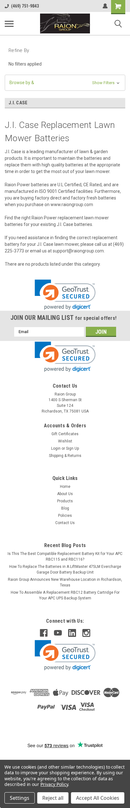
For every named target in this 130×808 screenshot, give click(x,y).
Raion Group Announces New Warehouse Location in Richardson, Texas (65, 582)
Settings (19, 797)
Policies (65, 515)
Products (65, 501)
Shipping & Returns (65, 455)
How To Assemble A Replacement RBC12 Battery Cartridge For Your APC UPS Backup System (65, 595)
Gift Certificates (65, 434)
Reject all (52, 797)
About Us (65, 494)
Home (65, 486)
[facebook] (44, 633)
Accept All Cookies (97, 797)
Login (56, 448)
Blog (65, 508)
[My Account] (105, 6)
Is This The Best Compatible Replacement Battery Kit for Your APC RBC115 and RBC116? (65, 556)
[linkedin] (72, 633)
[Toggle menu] (9, 23)
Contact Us (65, 523)
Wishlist (65, 441)
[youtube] (58, 633)
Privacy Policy (54, 784)
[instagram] (86, 633)
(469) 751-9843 (25, 6)
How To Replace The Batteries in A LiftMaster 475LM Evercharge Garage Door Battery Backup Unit (65, 569)
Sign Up (72, 448)
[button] (65, 83)
